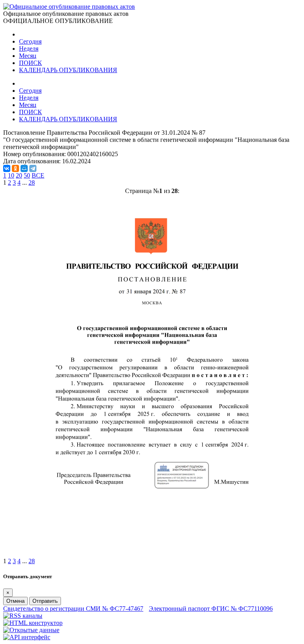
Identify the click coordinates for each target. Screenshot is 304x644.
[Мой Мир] (24, 168)
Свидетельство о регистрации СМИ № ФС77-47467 (73, 608)
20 (19, 175)
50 (27, 175)
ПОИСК (30, 62)
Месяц (27, 55)
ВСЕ (38, 175)
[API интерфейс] (26, 637)
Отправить (45, 601)
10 (11, 175)
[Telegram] (32, 168)
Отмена (15, 601)
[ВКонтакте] (6, 168)
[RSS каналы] (22, 615)
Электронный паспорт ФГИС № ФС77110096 (211, 608)
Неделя (28, 48)
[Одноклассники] (15, 168)
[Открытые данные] (31, 630)
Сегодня (30, 41)
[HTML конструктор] (33, 622)
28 (31, 182)
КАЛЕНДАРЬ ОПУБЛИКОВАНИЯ (68, 70)
